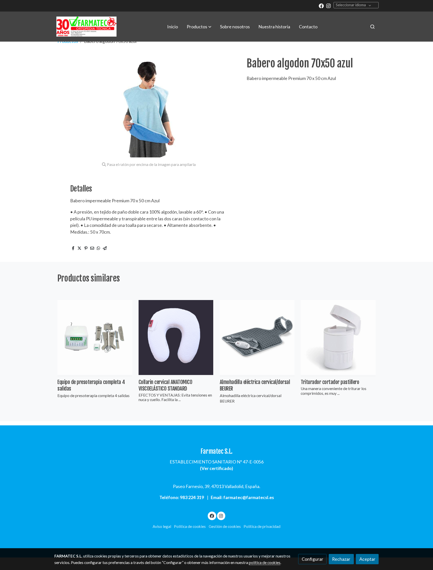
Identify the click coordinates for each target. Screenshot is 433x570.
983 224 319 (192, 497)
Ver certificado (216, 468)
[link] (86, 27)
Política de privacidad (262, 526)
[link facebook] (321, 5)
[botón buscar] (372, 26)
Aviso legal (162, 526)
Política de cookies (190, 526)
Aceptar (367, 559)
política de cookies (264, 562)
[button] (198, 27)
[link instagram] (328, 5)
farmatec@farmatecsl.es (248, 497)
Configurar (312, 559)
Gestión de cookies (225, 526)
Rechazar (341, 559)
